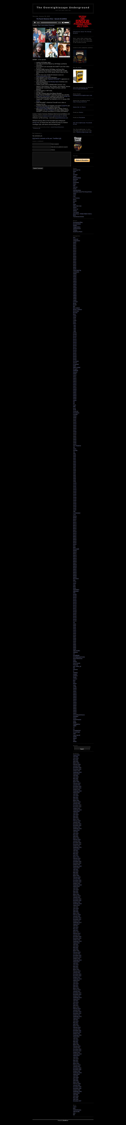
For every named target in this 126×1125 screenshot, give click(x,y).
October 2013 (76, 996)
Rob (74, 682)
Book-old (75, 179)
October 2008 (76, 1090)
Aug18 (74, 287)
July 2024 (75, 794)
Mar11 (74, 199)
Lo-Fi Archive (76, 198)
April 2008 (75, 1099)
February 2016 (77, 952)
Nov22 (74, 616)
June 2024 (75, 795)
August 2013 (76, 999)
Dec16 (74, 345)
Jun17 (74, 495)
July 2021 (75, 850)
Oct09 (74, 624)
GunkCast (75, 411)
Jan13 (52, 127)
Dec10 (74, 181)
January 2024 (76, 803)
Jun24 (74, 506)
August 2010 (76, 1055)
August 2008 (76, 1093)
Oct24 (74, 647)
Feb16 (74, 384)
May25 (75, 575)
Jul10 (74, 195)
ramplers (75, 675)
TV (74, 727)
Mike (74, 580)
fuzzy (74, 408)
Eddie (74, 366)
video (74, 733)
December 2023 (77, 805)
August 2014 (76, 980)
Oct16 (74, 635)
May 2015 (75, 966)
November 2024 (77, 788)
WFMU (75, 741)
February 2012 (77, 1027)
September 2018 (77, 903)
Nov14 (74, 603)
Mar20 (74, 535)
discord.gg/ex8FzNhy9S (80, 88)
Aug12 (74, 278)
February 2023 (77, 820)
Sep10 (74, 207)
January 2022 (76, 841)
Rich (74, 680)
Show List (75, 209)
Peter (74, 660)
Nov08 (74, 594)
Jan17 (74, 430)
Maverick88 (76, 549)
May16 (75, 561)
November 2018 (77, 900)
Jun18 (74, 497)
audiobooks (76, 272)
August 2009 (76, 1074)
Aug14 (74, 281)
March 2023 (76, 819)
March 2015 (76, 969)
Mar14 (74, 525)
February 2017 (77, 933)
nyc (74, 622)
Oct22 (74, 644)
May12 (75, 555)
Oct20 (74, 641)
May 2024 (75, 797)
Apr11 (74, 245)
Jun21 (74, 502)
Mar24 (74, 541)
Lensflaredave (76, 513)
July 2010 (75, 1057)
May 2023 (75, 816)
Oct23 (74, 646)
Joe (74, 452)
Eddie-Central (76, 367)
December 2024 (77, 786)
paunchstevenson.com (62, 118)
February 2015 (77, 971)
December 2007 (77, 1101)
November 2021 (77, 844)
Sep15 (74, 697)
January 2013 (76, 1010)
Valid (76, 1111)
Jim (74, 447)
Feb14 (74, 381)
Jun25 (74, 508)
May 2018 (75, 910)
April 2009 (75, 1080)
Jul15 (74, 464)
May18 (75, 564)
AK (74, 173)
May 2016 (75, 947)
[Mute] (63, 23)
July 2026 (75, 756)
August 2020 (76, 867)
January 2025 (76, 784)
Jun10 (74, 485)
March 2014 (76, 988)
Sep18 (74, 702)
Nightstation (76, 589)
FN (74, 403)
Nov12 (74, 600)
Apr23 (74, 264)
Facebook (82, 117)
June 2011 (75, 1040)
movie (74, 581)
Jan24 (74, 441)
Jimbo (74, 449)
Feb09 (74, 373)
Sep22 (74, 708)
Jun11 (74, 486)
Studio (74, 722)
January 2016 (76, 953)
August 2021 (76, 849)
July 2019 (75, 888)
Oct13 (74, 630)
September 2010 (77, 1054)
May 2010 (75, 1060)
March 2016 (76, 950)
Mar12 (74, 522)
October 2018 (76, 902)
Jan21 (74, 436)
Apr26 (74, 269)
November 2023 (77, 806)
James (74, 416)
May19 (75, 566)
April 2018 (75, 911)
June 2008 (75, 1096)
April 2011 (75, 1043)
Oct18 (74, 638)
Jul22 (74, 475)
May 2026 (75, 759)
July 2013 (75, 1000)
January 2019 (76, 897)
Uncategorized (77, 730)
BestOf (74, 305)
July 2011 (75, 1038)
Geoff (74, 409)
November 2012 (77, 1013)
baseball (75, 301)
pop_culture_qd (77, 666)
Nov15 (74, 605)
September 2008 (77, 1091)
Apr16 (74, 253)
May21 (75, 569)
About (74, 171)
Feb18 (74, 388)
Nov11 (74, 599)
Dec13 (74, 341)
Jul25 (74, 480)
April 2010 (75, 1062)
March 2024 (76, 800)
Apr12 (74, 247)
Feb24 (74, 397)
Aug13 (74, 279)
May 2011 (75, 1041)
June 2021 (75, 852)
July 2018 (75, 907)
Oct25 (74, 649)
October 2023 (76, 808)
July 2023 (75, 813)
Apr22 (74, 262)
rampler (75, 674)
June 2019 (75, 889)
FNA (74, 185)
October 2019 (76, 883)
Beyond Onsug (77, 177)
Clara (74, 319)
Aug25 (74, 298)
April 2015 (75, 968)
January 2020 (76, 878)
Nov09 (74, 596)
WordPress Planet (77, 231)
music (74, 583)
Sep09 (74, 688)
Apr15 (74, 251)
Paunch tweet (43, 108)
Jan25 (74, 442)
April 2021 (75, 855)
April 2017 (75, 930)
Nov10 (74, 201)
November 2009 (77, 1069)
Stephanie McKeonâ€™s (54, 79)
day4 (75, 330)
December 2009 (77, 1068)
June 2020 (75, 871)
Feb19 (74, 389)
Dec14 (74, 342)
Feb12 (74, 378)
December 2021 (77, 842)
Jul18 (74, 469)
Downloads (76, 182)
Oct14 (74, 632)
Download (51, 25)
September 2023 (77, 810)
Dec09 (74, 334)
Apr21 (74, 261)
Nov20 (74, 613)
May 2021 (75, 853)
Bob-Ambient (76, 308)
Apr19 (74, 258)
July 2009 (75, 1076)
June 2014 (75, 983)
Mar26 (74, 544)
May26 (75, 577)
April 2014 (75, 986)
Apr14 (74, 250)
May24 (75, 574)
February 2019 (77, 896)
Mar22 (74, 538)
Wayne (75, 738)
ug (73, 729)
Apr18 (74, 256)
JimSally (75, 450)
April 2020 (75, 874)
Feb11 (74, 184)
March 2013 (76, 1007)
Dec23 (74, 356)
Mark (74, 547)
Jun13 (74, 489)
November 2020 (77, 863)
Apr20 (74, 259)
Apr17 (74, 254)
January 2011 (76, 1047)
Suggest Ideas (76, 227)
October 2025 (76, 770)
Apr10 (74, 244)
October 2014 (76, 977)
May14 (75, 558)
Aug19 (74, 289)
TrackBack (57, 138)
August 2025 (76, 774)
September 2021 (77, 847)
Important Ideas (77, 190)
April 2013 (75, 1005)
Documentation (77, 224)
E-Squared (76, 364)
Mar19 (74, 533)
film (74, 402)
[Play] (35, 23)
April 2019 (75, 892)
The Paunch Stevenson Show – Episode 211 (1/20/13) (51, 19)
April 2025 (75, 780)
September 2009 (77, 1072)
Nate (74, 585)
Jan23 (74, 439)
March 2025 (76, 781)
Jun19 (74, 499)
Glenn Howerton (49, 110)
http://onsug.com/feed (80, 101)
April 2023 (75, 817)
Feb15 (74, 383)
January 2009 (76, 1085)
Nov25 (74, 621)
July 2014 (75, 982)
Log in (74, 1106)
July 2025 (75, 775)
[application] (51, 22)
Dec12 (74, 339)
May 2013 (75, 1004)
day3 (75, 328)
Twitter (81, 112)
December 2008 (77, 1087)
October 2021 (76, 845)
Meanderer (76, 578)
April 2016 (75, 949)
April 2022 (75, 836)
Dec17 (74, 347)
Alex (74, 237)
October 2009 (76, 1071)
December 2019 (77, 880)
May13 (75, 556)
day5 (75, 331)
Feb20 (74, 391)
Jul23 (74, 477)
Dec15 (74, 344)
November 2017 (77, 919)
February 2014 (77, 989)
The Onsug (76, 212)
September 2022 (77, 828)
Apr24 (74, 265)
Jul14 (74, 463)
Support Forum (77, 228)
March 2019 (76, 894)
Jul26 (74, 481)
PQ (74, 668)
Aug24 (74, 297)
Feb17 (74, 386)
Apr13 (74, 248)
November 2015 (77, 957)
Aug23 (74, 295)
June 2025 (75, 777)
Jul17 (74, 467)
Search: (75, 745)
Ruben (75, 683)
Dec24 (74, 358)
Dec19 (74, 350)
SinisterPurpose (77, 719)
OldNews (75, 652)
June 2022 (75, 833)
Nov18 (74, 610)
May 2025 (75, 778)
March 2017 (76, 932)
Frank (74, 405)
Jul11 (74, 458)
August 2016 (76, 943)
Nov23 (74, 618)
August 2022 (76, 830)
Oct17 (74, 636)
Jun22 (74, 503)
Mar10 (74, 519)
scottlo (74, 686)
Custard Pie (64, 105)
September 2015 (77, 960)
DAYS (74, 323)
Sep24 (74, 711)
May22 (75, 571)
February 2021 (77, 858)
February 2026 (77, 764)
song (74, 721)
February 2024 (77, 802)
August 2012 (76, 1018)
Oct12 (74, 628)
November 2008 (77, 1088)
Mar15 (74, 527)
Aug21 (74, 292)
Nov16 (74, 607)
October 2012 (76, 1015)
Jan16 (74, 428)
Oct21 (74, 643)
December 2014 (77, 974)
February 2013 (77, 1008)
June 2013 (75, 1002)
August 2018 (76, 905)
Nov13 (74, 602)
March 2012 (76, 1025)
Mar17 (74, 530)
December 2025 (77, 767)
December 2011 (77, 1030)
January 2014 (76, 991)
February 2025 (77, 783)
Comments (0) (36, 128)
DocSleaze (76, 361)
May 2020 (75, 872)
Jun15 (74, 492)
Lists (74, 196)
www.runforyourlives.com (43, 76)
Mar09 (74, 517)
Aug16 (74, 284)
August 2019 (76, 886)
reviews (75, 679)
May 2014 (75, 985)
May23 (75, 572)
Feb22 (74, 394)
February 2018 (77, 914)
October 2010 (76, 1052)
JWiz (74, 511)
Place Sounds (76, 663)
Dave (74, 322)
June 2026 (75, 758)
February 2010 (77, 1065)
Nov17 (74, 608)
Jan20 (74, 434)
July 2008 (75, 1094)
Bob (74, 306)
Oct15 (74, 633)
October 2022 (76, 827)
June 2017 (75, 927)
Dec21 (74, 353)
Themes (75, 230)
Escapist (75, 369)
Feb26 (74, 400)
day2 (75, 326)
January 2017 (76, 935)
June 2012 (75, 1021)
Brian (74, 314)
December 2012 (77, 1011)
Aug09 (74, 273)
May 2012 (75, 1022)
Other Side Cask (77, 206)
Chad (74, 317)
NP (74, 202)
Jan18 (74, 431)
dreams (75, 362)
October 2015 (76, 958)
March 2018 (76, 913)
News (74, 588)
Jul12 (74, 459)
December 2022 (77, 824)
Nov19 (74, 611)
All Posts (75, 174)
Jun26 (74, 510)
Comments (77, 1110)
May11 (74, 553)
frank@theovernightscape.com (82, 95)
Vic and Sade (76, 732)
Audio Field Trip (77, 270)
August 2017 (76, 924)
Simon (74, 718)
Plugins (75, 225)
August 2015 (76, 961)
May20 (75, 567)
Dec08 (74, 333)
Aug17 (74, 286)
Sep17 (74, 700)
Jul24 (74, 478)
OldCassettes (76, 650)
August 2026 (76, 755)
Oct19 (74, 639)
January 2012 (76, 1029)
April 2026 (75, 761)
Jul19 (74, 470)
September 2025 (77, 772)
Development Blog (77, 222)
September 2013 (77, 997)
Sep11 (74, 691)
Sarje (74, 685)
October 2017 (76, 921)
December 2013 (77, 993)
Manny (75, 516)
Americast (75, 239)
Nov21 (74, 614)
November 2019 (77, 882)
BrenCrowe (76, 311)
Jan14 (74, 425)
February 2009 (77, 1083)
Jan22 (74, 438)
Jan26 (74, 444)
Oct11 (74, 627)
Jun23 (74, 505)
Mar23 (74, 539)
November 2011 (77, 1032)
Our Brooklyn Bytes (53, 81)
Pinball (75, 661)
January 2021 (76, 860)
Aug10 (74, 176)
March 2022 (76, 838)
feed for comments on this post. (42, 138)
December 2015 (77, 955)
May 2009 (75, 1079)
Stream (75, 210)
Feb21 (74, 392)
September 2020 (77, 866)
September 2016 (77, 941)
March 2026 (76, 763)
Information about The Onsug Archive (82, 192)
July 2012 (75, 1019)
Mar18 (74, 531)
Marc (74, 546)
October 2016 (76, 939)
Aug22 (74, 294)
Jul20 (74, 472)
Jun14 (74, 491)
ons (74, 654)
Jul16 (74, 466)
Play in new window (43, 25)
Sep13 (74, 694)
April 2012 (75, 1024)
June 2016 (75, 946)
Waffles (75, 737)
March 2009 (76, 1082)
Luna (74, 514)
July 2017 (75, 925)
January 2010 (76, 1066)
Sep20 (74, 705)
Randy (74, 677)
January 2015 (76, 972)
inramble (75, 414)
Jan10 (74, 419)
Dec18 (74, 348)
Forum (74, 188)
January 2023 (76, 822)
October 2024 (76, 789)
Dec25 (74, 359)
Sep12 (74, 693)
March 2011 (76, 1044)
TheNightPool (76, 724)
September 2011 (77, 1035)
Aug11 (74, 276)
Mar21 (74, 536)
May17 (75, 563)
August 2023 (76, 811)
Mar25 (74, 542)
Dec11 (74, 337)
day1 (75, 325)
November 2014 (77, 975)
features (75, 372)
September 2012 (77, 1016)
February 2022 (77, 839)
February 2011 (76, 1046)
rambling (75, 672)
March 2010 (76, 1063)
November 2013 (77, 994)
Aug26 (74, 300)
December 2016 (77, 936)
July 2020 (75, 869)
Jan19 (74, 433)
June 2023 (75, 814)
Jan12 (74, 422)
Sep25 (74, 713)
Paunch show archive (44, 96)
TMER (74, 725)
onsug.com (67, 96)
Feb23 (74, 395)
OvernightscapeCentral (79, 657)
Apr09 (74, 242)
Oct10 (74, 204)
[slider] (66, 22)
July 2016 (75, 944)
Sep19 (74, 704)
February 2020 (77, 877)
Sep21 (74, 707)
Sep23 (74, 710)
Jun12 (74, 488)
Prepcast (75, 669)
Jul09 (74, 455)
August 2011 (76, 1036)
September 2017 (77, 922)
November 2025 (77, 769)
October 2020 (76, 864)
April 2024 (75, 799)
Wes (74, 740)
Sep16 (74, 699)
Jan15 (74, 427)
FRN (74, 406)
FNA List (75, 187)
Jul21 (74, 474)
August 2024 (76, 792)
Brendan (75, 312)
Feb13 (74, 380)
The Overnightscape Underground (63, 7)
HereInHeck (76, 413)
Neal (74, 586)
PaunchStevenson (59, 127)
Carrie (74, 315)
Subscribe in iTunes (79, 107)
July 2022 (75, 831)
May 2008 (75, 1097)
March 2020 (76, 875)
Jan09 (74, 417)
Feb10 (74, 375)
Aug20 (74, 290)
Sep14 (74, 696)
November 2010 (77, 1050)
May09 (75, 550)
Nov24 (74, 619)
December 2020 (77, 861)
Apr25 (74, 267)
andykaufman (76, 240)
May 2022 (75, 835)
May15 (75, 560)
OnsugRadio (76, 655)
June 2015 (75, 964)
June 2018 (75, 908)
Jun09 (74, 483)
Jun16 (74, 494)
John (74, 453)
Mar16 (74, 528)
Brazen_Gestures (77, 309)
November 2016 (77, 938)
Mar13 (74, 524)
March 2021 (76, 857)
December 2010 (77, 1049)
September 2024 (77, 791)
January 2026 (76, 766)
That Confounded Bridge (42, 107)
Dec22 (74, 355)
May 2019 (75, 891)
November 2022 (77, 825)
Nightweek (75, 591)
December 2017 (77, 918)
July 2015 (75, 963)
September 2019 (77, 885)
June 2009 (75, 1077)
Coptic (74, 320)
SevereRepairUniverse (79, 715)
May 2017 (75, 928)
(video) (38, 101)
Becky (74, 303)
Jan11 (74, 193)
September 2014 (77, 979)
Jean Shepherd (77, 445)
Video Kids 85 (76, 735)
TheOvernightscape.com (84, 132)
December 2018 (77, 899)
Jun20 (74, 500)
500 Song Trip (76, 170)
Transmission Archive (78, 216)
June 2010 (75, 1058)
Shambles (75, 716)
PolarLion (75, 664)
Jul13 (74, 461)
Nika (74, 593)
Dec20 (74, 351)
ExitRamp (75, 370)
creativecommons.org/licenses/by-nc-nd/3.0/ (54, 116)
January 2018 (76, 916)
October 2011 (76, 1033)
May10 (75, 552)
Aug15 (74, 283)
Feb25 (74, 398)
